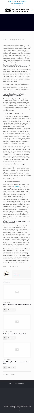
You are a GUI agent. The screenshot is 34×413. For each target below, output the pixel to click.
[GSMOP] (17, 10)
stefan (13, 39)
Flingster (17, 186)
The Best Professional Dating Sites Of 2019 (14, 334)
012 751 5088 (13, 1)
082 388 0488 (22, 1)
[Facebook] (17, 5)
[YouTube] (19, 5)
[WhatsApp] (15, 5)
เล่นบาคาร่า (17, 275)
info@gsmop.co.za (18, 3)
